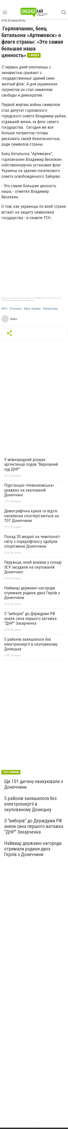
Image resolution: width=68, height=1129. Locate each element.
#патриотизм (50, 308)
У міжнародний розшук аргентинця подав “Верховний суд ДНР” (31, 464)
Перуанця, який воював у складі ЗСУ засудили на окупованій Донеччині (33, 567)
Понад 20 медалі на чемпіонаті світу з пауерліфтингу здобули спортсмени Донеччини (32, 541)
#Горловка (16, 308)
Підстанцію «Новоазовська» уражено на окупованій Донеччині (29, 490)
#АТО (4, 308)
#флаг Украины (32, 308)
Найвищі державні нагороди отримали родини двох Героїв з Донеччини (32, 593)
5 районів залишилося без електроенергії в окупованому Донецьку (31, 644)
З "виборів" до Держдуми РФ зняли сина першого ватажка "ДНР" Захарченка (30, 618)
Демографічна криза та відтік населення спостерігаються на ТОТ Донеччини (31, 516)
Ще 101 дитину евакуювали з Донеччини (33, 784)
